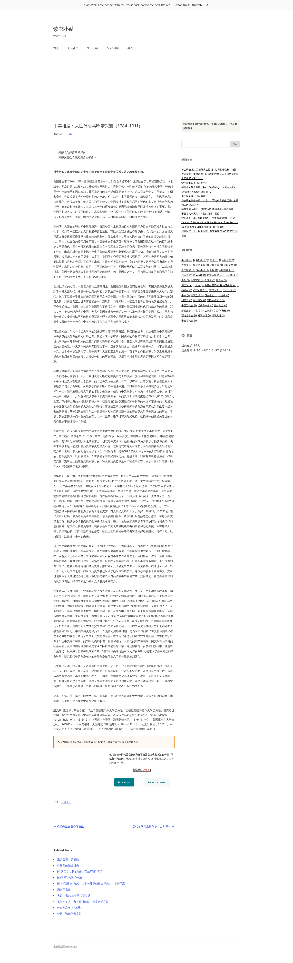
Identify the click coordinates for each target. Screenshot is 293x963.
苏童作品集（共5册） (70, 907)
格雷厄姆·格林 (216, 275)
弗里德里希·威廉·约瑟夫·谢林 (221, 285)
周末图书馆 (64, 889)
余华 (185, 280)
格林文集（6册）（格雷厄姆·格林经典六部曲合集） (208, 209)
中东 (185, 295)
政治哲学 (199, 300)
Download (124, 782)
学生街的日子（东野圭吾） (195, 182)
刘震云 (186, 300)
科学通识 (197, 295)
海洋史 (221, 280)
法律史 (209, 310)
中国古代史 (189, 320)
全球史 (209, 280)
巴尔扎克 (220, 305)
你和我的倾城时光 (68, 865)
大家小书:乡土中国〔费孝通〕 (75, 895)
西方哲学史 (189, 315)
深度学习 (187, 285)
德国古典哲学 (216, 300)
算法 (199, 285)
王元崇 (68, 134)
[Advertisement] (146, 83)
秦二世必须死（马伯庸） (194, 196)
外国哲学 (232, 275)
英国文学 (215, 290)
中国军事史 (227, 270)
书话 (199, 310)
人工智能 (188, 270)
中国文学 (230, 265)
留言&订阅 (112, 48)
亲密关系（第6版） (69, 859)
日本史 (186, 275)
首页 (56, 48)
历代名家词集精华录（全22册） (154, 826)
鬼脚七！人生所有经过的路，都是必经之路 (83, 901)
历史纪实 (211, 295)
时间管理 (204, 315)
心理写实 (197, 280)
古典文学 (188, 265)
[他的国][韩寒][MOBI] (70, 877)
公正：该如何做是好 (69, 913)
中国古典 (228, 260)
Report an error (157, 782)
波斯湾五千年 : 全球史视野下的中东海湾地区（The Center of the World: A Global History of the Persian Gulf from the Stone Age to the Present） (209, 222)
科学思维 (218, 315)
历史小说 (202, 270)
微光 (130, 48)
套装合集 (72, 48)
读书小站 (63, 29)
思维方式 (216, 265)
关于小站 (92, 48)
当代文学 (229, 290)
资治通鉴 (199, 275)
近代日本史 (205, 305)
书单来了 (66, 801)
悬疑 (214, 270)
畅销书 (186, 290)
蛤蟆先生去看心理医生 (68, 826)
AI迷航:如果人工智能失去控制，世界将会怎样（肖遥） (210, 169)
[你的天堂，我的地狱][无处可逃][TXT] (80, 871)
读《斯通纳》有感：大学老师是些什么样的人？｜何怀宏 (91, 883)
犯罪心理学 (200, 290)
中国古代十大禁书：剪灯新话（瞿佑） (201, 213)
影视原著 (187, 310)
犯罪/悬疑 (223, 310)
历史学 (215, 260)
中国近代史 (189, 305)
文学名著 (202, 265)
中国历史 (188, 260)
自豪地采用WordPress (65, 946)
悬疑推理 (202, 260)
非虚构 (223, 295)
